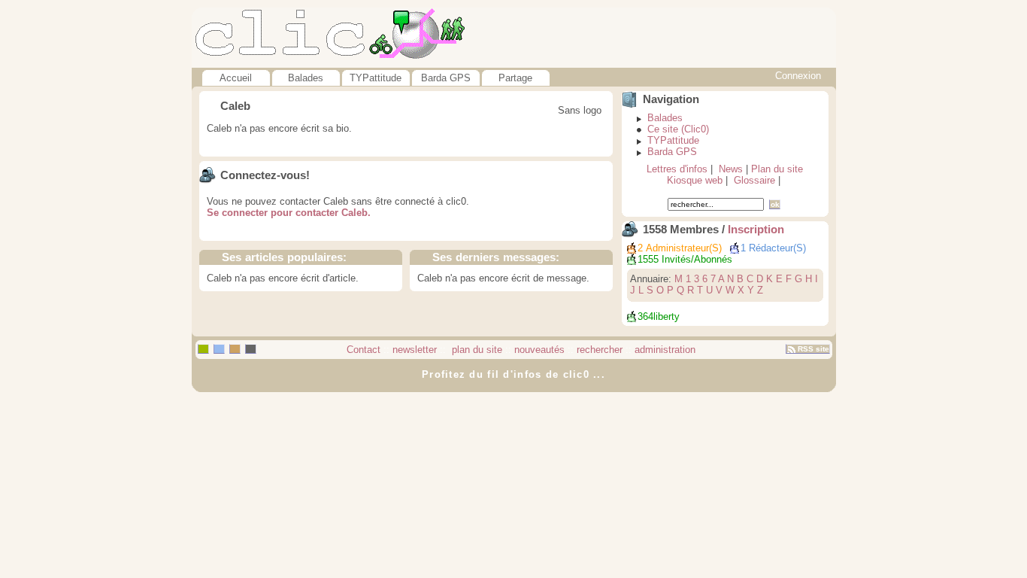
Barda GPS (446, 78)
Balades (305, 78)
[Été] (219, 349)
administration (665, 349)
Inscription (756, 230)
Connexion (798, 75)
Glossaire (754, 180)
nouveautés (539, 349)
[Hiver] (250, 349)
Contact (363, 349)
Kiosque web (695, 180)
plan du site (475, 349)
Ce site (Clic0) (678, 129)
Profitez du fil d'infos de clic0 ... (513, 374)
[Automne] (235, 349)
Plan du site (777, 169)
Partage (515, 78)
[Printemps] (203, 349)
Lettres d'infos (677, 169)
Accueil (236, 78)
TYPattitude (375, 78)
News (731, 169)
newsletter (414, 349)
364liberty (659, 316)
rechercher (600, 349)
